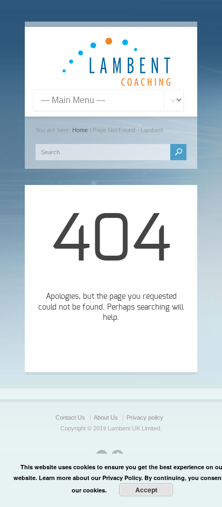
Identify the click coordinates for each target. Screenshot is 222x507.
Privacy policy (145, 417)
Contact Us (70, 417)
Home (80, 130)
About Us (106, 417)
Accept (146, 490)
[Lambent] (116, 83)
